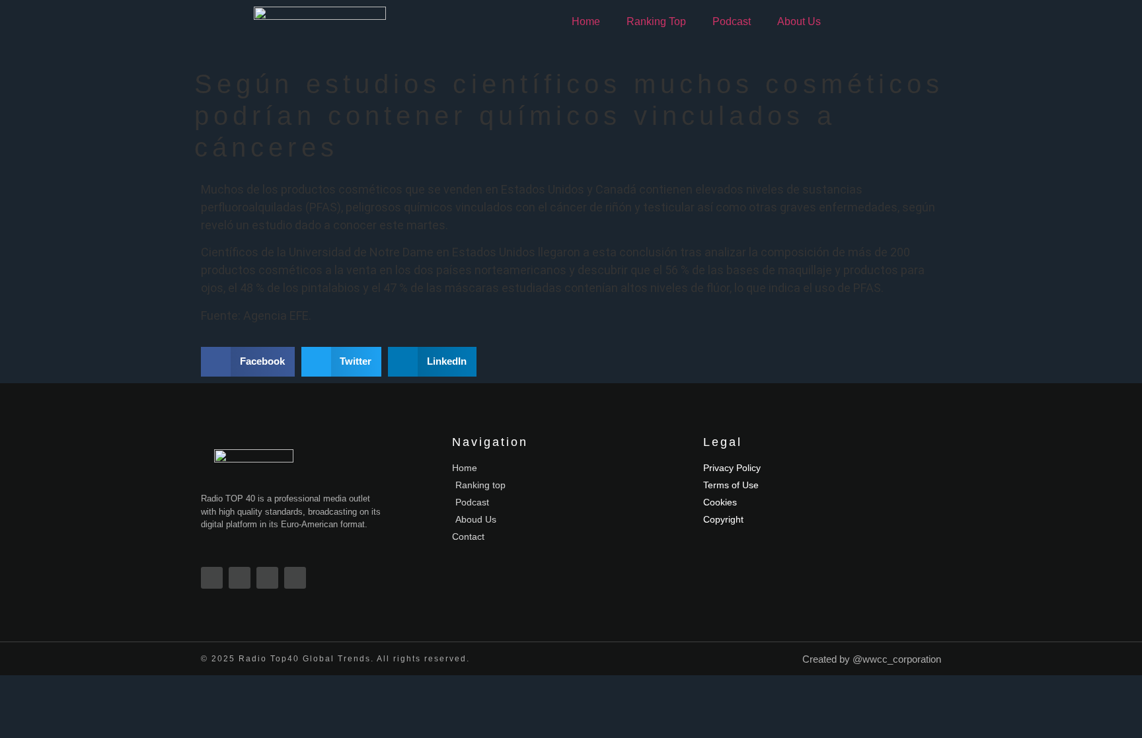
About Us (799, 21)
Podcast (731, 21)
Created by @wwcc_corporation (871, 659)
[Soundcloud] (295, 578)
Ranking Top (656, 21)
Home (586, 21)
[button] (248, 362)
